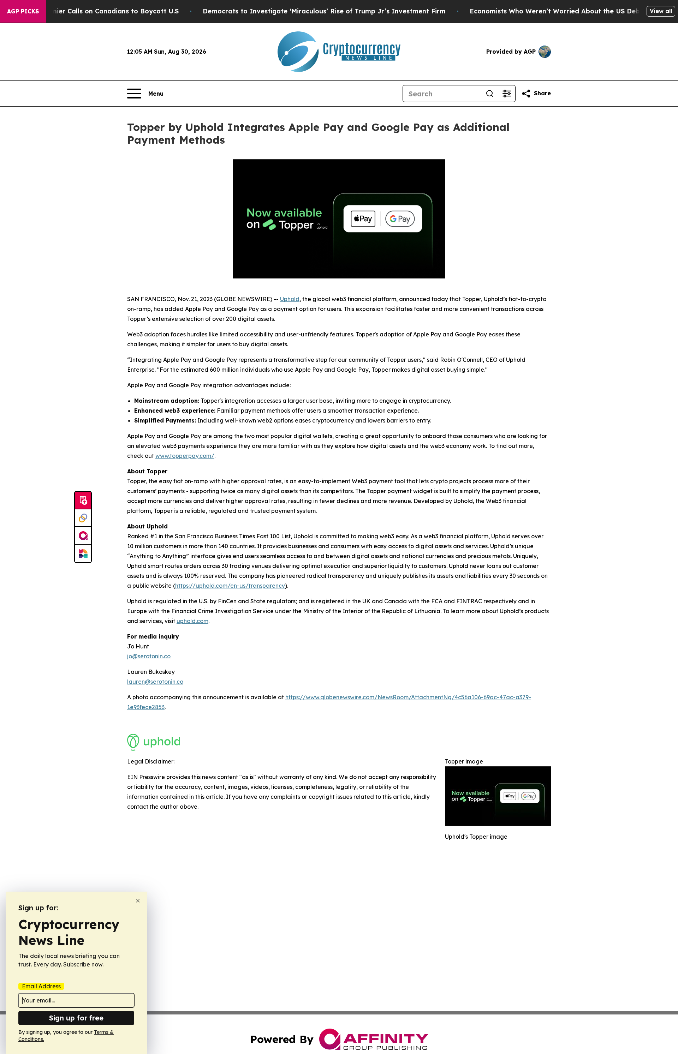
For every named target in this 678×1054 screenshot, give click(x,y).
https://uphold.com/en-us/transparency (230, 585)
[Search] (489, 93)
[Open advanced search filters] (506, 93)
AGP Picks (23, 11)
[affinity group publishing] (83, 536)
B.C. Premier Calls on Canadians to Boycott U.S (102, 11)
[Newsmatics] (83, 553)
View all (661, 10)
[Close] (138, 900)
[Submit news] (83, 500)
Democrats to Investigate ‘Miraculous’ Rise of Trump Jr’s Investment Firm (324, 11)
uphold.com (192, 620)
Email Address (41, 986)
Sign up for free (76, 1017)
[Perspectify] (83, 518)
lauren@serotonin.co (155, 681)
